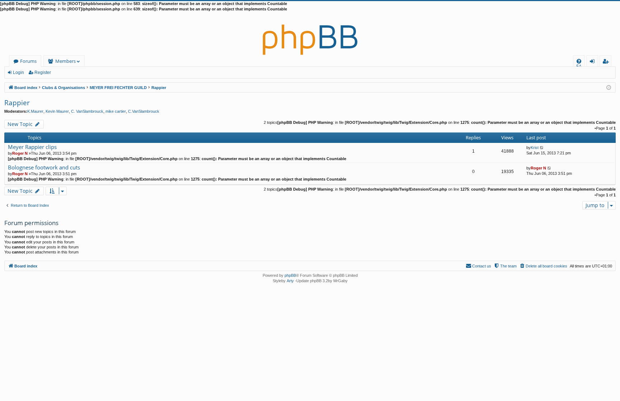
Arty (290, 281)
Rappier (17, 102)
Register (42, 72)
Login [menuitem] (594, 62)
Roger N (20, 153)
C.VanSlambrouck (143, 111)
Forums (28, 61)
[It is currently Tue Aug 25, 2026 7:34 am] (608, 87)
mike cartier (115, 111)
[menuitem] (578, 61)
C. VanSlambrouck (87, 111)
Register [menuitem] (607, 62)
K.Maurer (35, 111)
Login (18, 72)
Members (65, 61)
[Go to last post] (542, 147)
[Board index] (310, 33)
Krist (535, 147)
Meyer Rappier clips (32, 147)
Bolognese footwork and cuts (44, 167)
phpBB (290, 275)
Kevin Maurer (57, 111)
